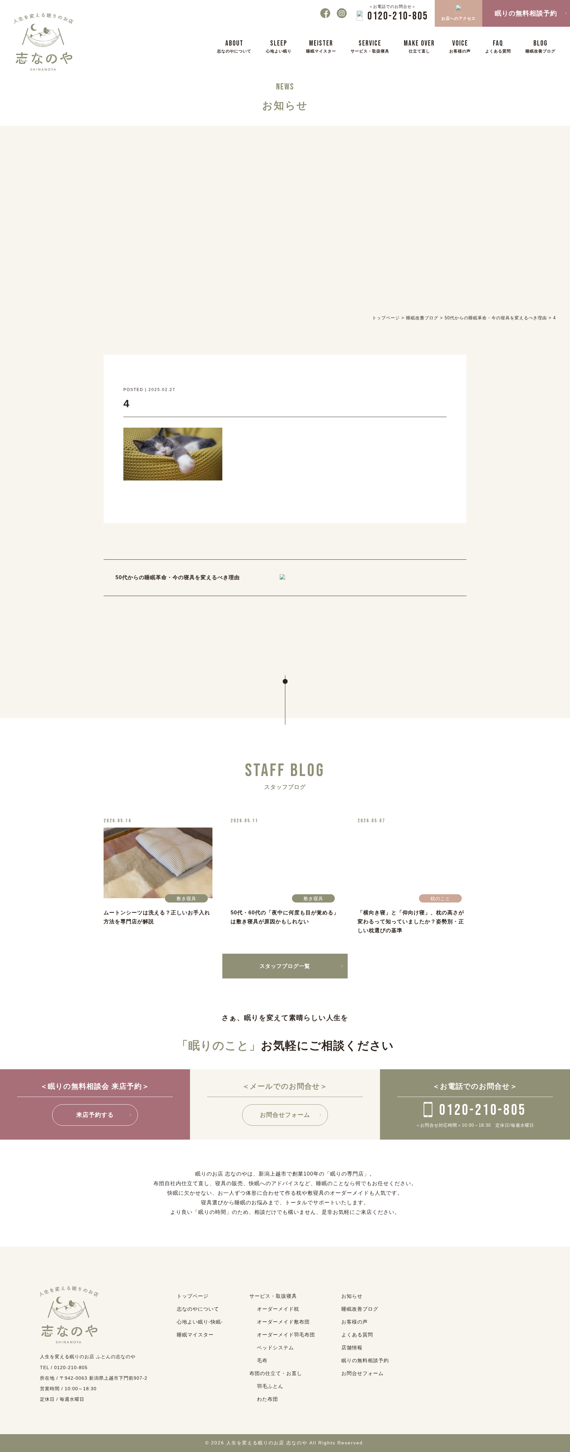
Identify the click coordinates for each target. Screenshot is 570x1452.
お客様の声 (354, 1322)
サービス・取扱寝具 (273, 1296)
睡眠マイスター (195, 1334)
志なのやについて (198, 1309)
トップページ (192, 1296)
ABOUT (234, 46)
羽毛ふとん (270, 1386)
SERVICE (370, 46)
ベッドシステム (275, 1347)
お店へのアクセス (458, 18)
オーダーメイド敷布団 (283, 1322)
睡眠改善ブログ (359, 1309)
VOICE (460, 46)
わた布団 (267, 1399)
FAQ (498, 46)
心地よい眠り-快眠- (200, 1322)
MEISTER (321, 46)
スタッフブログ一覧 (285, 966)
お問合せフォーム (285, 1115)
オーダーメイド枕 (278, 1309)
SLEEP (279, 46)
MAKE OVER (419, 46)
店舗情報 (352, 1347)
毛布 (262, 1360)
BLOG (540, 46)
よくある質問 (357, 1334)
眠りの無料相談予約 (365, 1360)
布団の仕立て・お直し (275, 1373)
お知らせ (352, 1296)
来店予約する (95, 1115)
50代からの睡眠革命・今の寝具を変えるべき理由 (177, 577)
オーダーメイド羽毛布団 (286, 1334)
